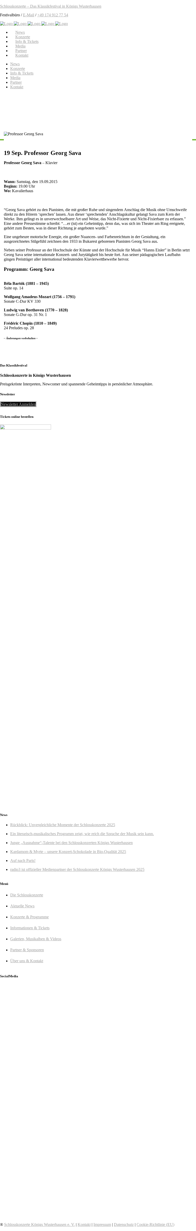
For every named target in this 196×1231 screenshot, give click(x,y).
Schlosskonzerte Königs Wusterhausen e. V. (39, 1224)
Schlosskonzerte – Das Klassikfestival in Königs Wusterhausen (50, 6)
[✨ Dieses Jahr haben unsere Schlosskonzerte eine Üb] (48, 1040)
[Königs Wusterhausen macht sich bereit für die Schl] (48, 1006)
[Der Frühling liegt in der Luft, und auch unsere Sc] (147, 1051)
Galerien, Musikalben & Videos (35, 939)
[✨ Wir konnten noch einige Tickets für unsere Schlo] (147, 1010)
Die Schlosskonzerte (26, 895)
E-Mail (28, 15)
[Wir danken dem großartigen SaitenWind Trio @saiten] (48, 1200)
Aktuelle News (22, 906)
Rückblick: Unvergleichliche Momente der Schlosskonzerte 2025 (62, 825)
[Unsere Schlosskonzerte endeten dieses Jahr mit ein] (48, 1092)
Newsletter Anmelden (18, 404)
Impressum (102, 1224)
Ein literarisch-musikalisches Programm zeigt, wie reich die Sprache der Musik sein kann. (82, 834)
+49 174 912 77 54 (52, 15)
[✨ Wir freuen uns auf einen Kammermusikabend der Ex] (147, 1156)
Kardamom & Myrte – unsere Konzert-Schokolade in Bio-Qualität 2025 (68, 851)
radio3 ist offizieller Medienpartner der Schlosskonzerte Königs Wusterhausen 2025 (77, 869)
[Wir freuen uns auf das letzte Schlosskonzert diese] (147, 1103)
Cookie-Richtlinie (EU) (155, 1224)
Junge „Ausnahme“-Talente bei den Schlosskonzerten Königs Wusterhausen (71, 842)
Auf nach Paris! (22, 860)
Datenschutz (124, 1224)
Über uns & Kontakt (26, 961)
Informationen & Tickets (30, 928)
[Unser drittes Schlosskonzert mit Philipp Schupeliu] (48, 1146)
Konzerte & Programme (29, 917)
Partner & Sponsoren (27, 950)
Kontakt (84, 1224)
